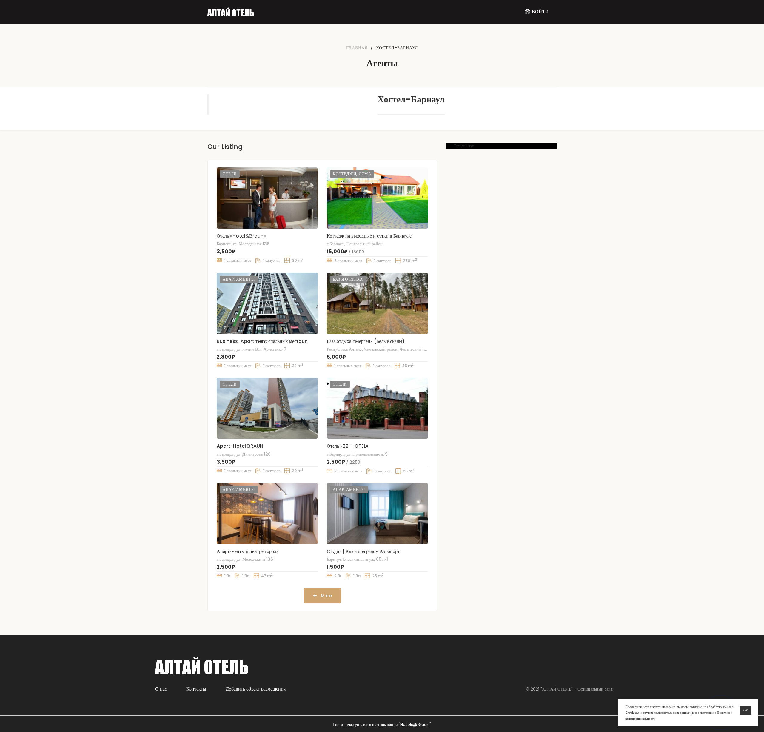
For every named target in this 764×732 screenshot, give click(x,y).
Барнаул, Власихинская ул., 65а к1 (357, 559)
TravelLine (464, 146)
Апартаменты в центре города (247, 551)
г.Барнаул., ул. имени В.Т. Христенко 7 (251, 349)
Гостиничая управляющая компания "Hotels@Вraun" (382, 725)
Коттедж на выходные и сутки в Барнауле (369, 235)
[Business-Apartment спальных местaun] (267, 303)
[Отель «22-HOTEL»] (377, 408)
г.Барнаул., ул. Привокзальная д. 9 (357, 454)
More (326, 596)
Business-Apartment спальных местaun (262, 341)
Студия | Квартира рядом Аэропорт (363, 551)
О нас (161, 688)
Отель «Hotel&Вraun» (241, 235)
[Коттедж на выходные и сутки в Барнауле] (377, 197)
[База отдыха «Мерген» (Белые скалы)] (377, 303)
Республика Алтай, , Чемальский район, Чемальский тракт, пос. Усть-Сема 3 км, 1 (401, 349)
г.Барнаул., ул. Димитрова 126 (244, 454)
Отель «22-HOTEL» (347, 446)
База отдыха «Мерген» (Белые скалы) (366, 341)
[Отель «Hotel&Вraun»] (267, 197)
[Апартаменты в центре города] (267, 513)
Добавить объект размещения (256, 688)
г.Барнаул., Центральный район (355, 244)
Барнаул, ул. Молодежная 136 (243, 244)
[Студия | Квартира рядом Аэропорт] (377, 513)
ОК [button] (745, 710)
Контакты (196, 688)
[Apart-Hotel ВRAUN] (267, 408)
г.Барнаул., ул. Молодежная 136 (245, 559)
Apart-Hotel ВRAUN (240, 446)
